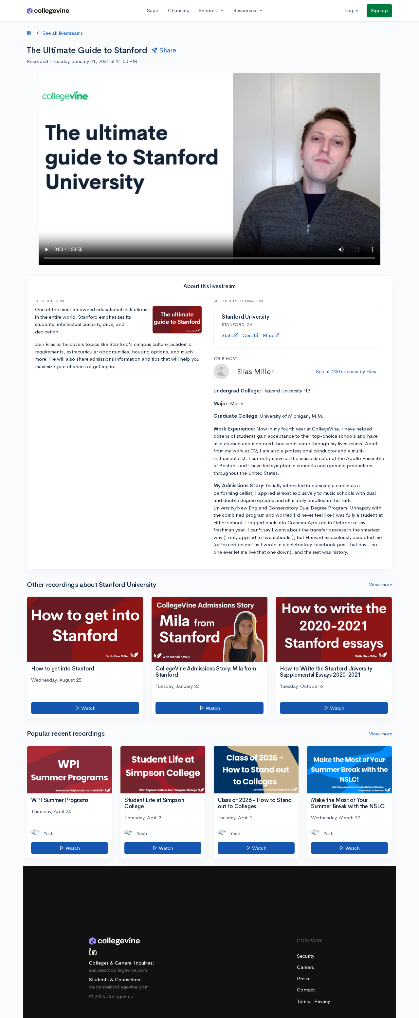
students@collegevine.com (119, 987)
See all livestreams (63, 33)
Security (305, 956)
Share (167, 50)
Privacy (322, 1001)
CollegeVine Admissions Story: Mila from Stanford (205, 671)
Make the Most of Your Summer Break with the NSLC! (348, 803)
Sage (152, 10)
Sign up (379, 10)
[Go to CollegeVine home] (48, 10)
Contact (306, 990)
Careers (305, 967)
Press (303, 978)
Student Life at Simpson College (154, 803)
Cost (248, 335)
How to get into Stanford (62, 668)
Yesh (49, 833)
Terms (304, 1001)
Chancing (179, 10)
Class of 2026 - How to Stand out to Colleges (254, 803)
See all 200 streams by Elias (346, 371)
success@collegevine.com (118, 970)
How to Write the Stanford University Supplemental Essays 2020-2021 (326, 671)
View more (380, 584)
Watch (88, 708)
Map (268, 335)
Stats (227, 335)
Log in (351, 10)
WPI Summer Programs (60, 800)
